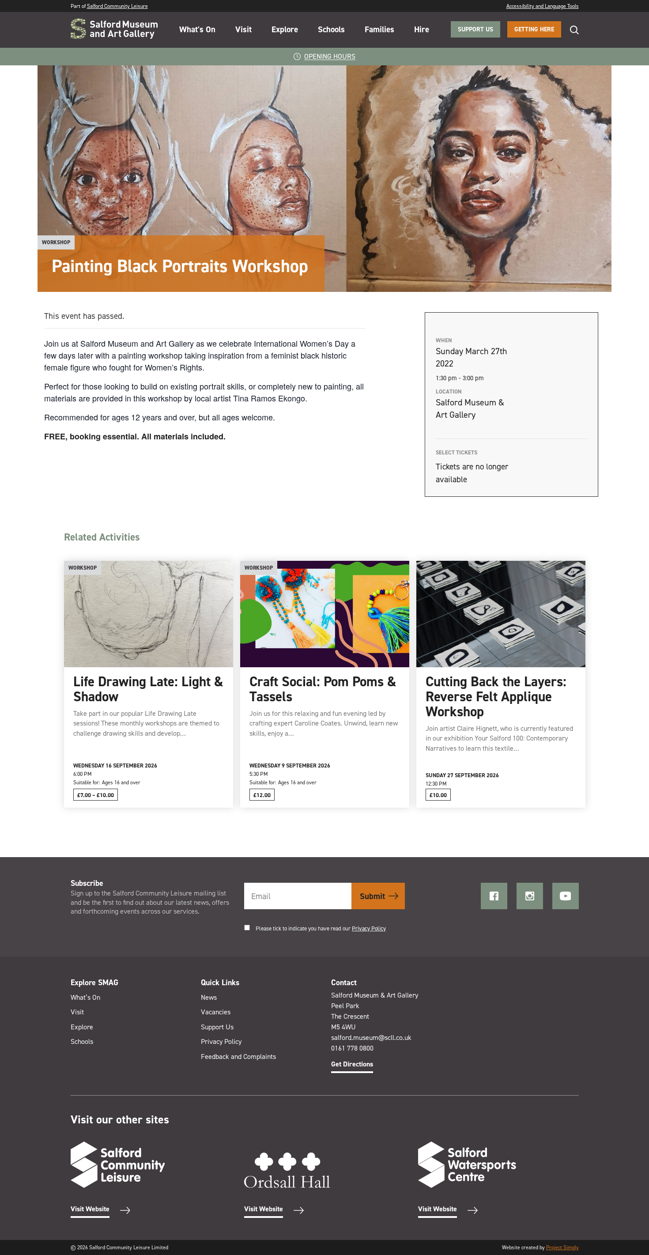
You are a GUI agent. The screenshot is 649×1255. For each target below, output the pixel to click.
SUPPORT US (475, 29)
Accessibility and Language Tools (542, 6)
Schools (331, 29)
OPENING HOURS (329, 56)
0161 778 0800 (352, 1048)
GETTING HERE (534, 29)
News (209, 997)
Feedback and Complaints (238, 1056)
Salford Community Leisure (117, 6)
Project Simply (562, 1247)
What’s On (85, 997)
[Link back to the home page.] (114, 30)
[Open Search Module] (570, 30)
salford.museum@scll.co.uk (371, 1037)
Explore (285, 29)
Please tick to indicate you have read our (321, 928)
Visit (243, 29)
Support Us (217, 1027)
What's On (197, 29)
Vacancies (215, 1012)
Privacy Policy (369, 928)
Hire (421, 29)
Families (379, 29)
